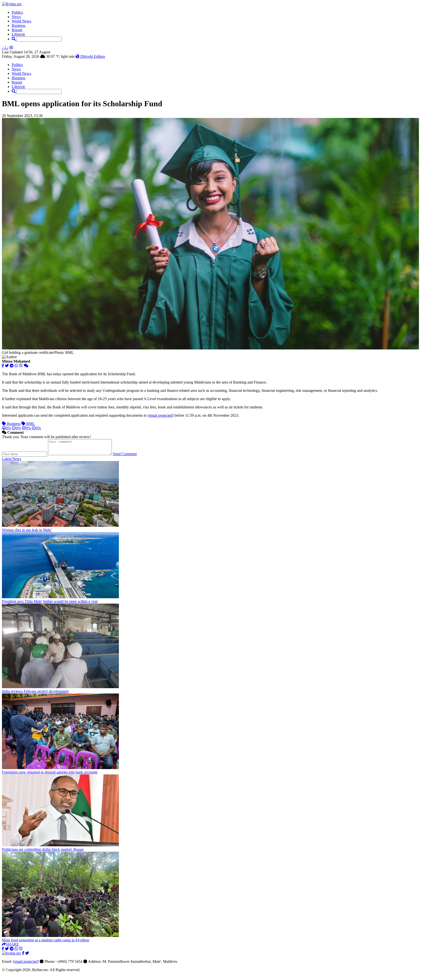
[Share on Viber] (21, 366)
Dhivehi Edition (92, 56)
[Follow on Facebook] (23, 953)
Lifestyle (18, 34)
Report (17, 30)
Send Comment (125, 454)
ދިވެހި (5, 48)
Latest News (11, 459)
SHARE (12, 944)
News (16, 17)
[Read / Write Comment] (26, 366)
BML (30, 424)
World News (21, 21)
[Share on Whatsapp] (16, 366)
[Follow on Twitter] (27, 953)
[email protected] (26, 961)
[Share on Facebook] (3, 366)
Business (18, 25)
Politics (17, 12)
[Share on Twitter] (7, 366)
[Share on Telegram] (12, 366)
